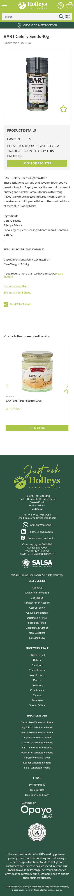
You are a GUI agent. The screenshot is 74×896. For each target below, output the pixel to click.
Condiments (37, 690)
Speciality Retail (37, 622)
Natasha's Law (37, 637)
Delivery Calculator (35, 889)
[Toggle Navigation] (4, 5)
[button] (67, 385)
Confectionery (37, 670)
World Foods (37, 675)
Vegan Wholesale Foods (37, 757)
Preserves (37, 685)
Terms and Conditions (37, 794)
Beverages (37, 700)
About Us (37, 587)
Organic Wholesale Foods (37, 737)
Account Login (37, 607)
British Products (37, 654)
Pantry (37, 680)
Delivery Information (37, 592)
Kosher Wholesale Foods (37, 762)
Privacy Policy (37, 784)
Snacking (37, 664)
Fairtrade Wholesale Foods (37, 747)
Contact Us (37, 597)
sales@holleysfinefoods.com (40, 517)
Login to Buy (37, 427)
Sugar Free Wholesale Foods (37, 727)
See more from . (16, 286)
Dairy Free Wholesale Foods (37, 742)
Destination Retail (37, 617)
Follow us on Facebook (40, 538)
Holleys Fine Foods (32, 5)
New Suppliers (37, 632)
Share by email (20, 304)
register (42, 146)
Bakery (37, 659)
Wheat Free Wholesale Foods (37, 732)
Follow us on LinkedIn (41, 531)
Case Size (14, 139)
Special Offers (37, 705)
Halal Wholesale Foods (37, 767)
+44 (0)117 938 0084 (39, 514)
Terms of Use (37, 789)
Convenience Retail (37, 612)
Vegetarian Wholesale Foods (37, 752)
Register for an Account (37, 602)
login (24, 146)
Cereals (37, 695)
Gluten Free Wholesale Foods (37, 722)
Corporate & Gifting (37, 627)
